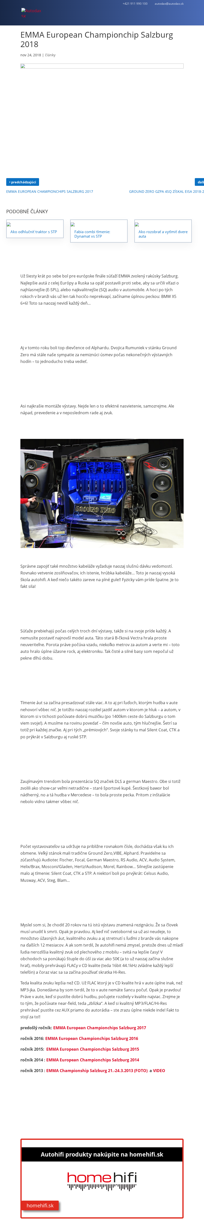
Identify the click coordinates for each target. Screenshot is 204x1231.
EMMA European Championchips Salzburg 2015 (92, 1049)
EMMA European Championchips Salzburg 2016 (91, 1038)
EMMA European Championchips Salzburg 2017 (99, 1027)
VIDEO (159, 1070)
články (50, 55)
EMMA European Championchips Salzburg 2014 (92, 1060)
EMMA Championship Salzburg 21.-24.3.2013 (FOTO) (97, 1070)
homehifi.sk (40, 1205)
